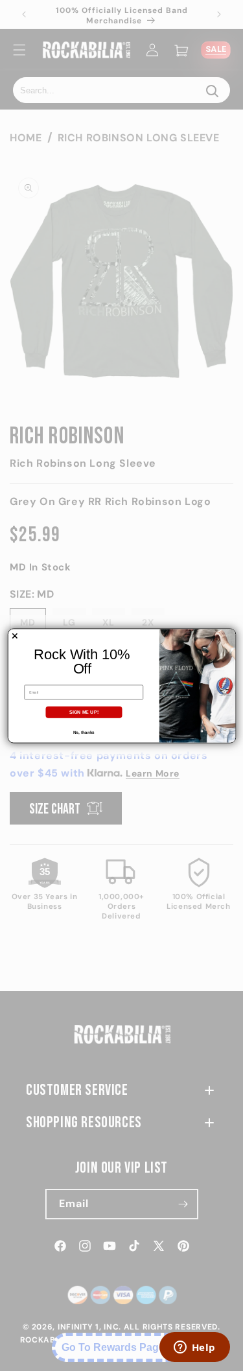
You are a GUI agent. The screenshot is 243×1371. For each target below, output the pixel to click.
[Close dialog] (14, 636)
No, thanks (83, 732)
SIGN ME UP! (83, 711)
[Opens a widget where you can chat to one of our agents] (194, 1348)
